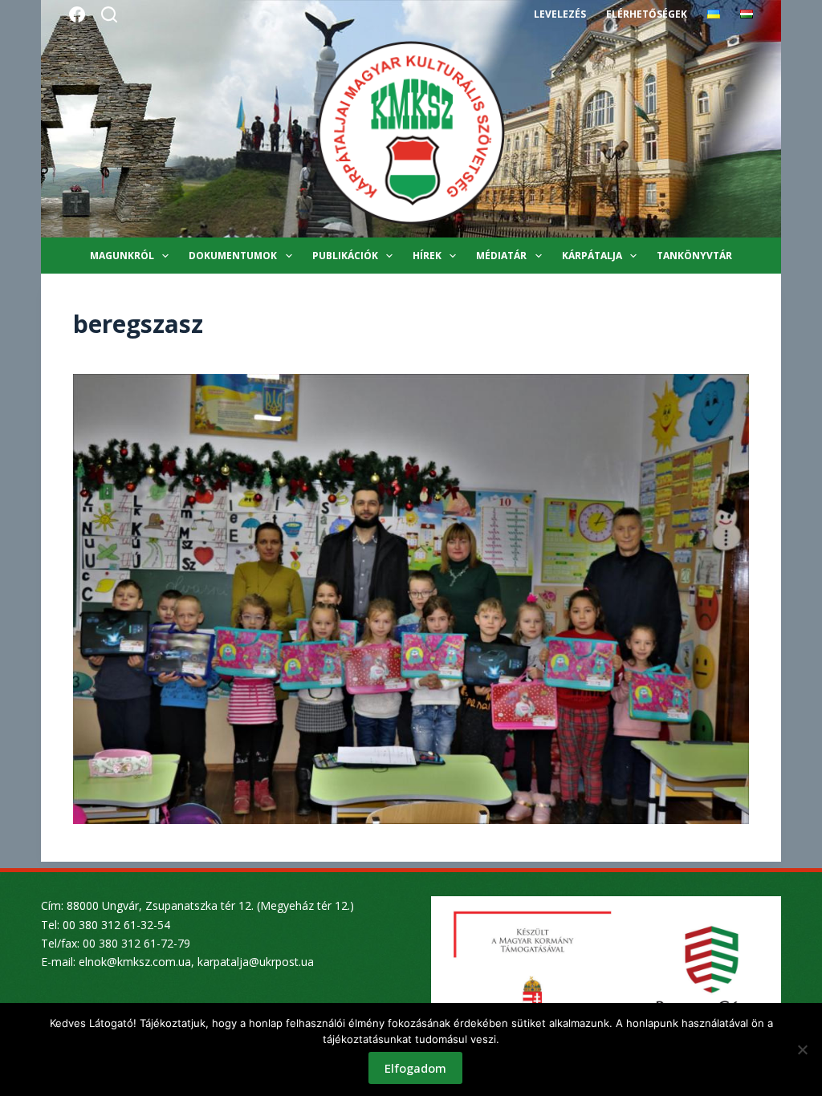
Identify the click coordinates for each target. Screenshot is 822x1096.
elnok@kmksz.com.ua (135, 961)
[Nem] (802, 1049)
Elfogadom (415, 1068)
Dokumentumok (233, 255)
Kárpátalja (592, 255)
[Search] (109, 14)
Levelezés (560, 14)
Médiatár (501, 255)
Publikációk (345, 255)
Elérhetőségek (646, 14)
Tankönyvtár (694, 255)
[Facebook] (77, 14)
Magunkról (122, 255)
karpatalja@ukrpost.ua (255, 961)
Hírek (427, 255)
